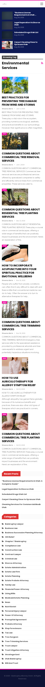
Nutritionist (10, 606)
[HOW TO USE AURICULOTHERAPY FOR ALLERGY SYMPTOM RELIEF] (15, 365)
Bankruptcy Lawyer (14, 524)
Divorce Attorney (13, 563)
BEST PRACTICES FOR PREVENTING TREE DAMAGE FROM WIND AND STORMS (19, 101)
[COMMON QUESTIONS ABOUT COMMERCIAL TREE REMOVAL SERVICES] (15, 141)
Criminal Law (11, 558)
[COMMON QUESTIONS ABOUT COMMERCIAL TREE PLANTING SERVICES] (15, 421)
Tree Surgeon (11, 637)
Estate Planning (12, 576)
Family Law (10, 585)
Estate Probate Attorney (17, 580)
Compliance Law (13, 545)
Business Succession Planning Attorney (24, 532)
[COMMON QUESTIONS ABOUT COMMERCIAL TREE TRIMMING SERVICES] (15, 309)
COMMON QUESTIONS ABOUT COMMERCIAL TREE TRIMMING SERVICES (21, 325)
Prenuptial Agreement (16, 619)
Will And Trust (11, 663)
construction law (13, 550)
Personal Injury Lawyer (16, 611)
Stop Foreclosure (13, 628)
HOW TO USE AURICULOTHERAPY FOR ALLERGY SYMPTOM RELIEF (19, 381)
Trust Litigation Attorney (17, 650)
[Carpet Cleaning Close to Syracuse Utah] (7, 45)
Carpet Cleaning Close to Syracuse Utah (26, 43)
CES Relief (9, 537)
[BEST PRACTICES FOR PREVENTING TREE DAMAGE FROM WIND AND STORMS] (15, 85)
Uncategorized (12, 654)
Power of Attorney (14, 615)
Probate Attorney (13, 624)
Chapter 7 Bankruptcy (15, 541)
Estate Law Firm (12, 571)
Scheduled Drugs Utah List (26, 32)
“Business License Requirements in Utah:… (25, 13)
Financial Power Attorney (17, 589)
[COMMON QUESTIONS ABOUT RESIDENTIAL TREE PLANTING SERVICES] (15, 197)
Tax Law (8, 632)
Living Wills (10, 593)
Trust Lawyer (11, 645)
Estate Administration (15, 567)
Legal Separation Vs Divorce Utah (27, 23)
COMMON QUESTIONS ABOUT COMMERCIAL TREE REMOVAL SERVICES (21, 157)
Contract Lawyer (13, 554)
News (4, 78)
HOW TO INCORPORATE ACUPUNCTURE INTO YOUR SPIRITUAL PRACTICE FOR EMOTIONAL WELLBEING (19, 271)
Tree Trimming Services (16, 641)
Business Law (11, 528)
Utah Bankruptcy (13, 658)
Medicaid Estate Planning (17, 598)
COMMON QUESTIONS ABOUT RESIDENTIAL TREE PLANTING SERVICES (21, 213)
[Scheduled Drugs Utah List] (7, 35)
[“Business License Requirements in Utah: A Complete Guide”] (7, 16)
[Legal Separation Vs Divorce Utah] (7, 25)
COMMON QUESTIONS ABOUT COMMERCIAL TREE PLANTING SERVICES (21, 437)
